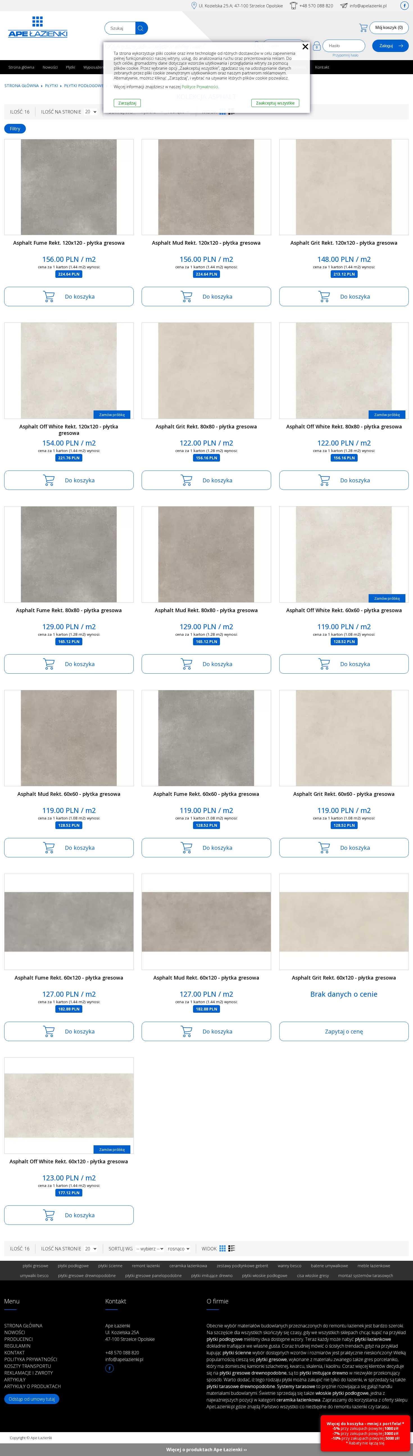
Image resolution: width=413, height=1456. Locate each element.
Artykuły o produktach (32, 1386)
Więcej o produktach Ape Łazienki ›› (206, 1449)
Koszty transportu (27, 1366)
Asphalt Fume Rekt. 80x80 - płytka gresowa (69, 610)
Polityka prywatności (30, 1359)
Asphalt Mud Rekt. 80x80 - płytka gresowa (206, 610)
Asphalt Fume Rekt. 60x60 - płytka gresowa (206, 794)
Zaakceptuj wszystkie (275, 103)
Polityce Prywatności (200, 86)
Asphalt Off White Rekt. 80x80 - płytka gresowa (344, 426)
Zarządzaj (127, 103)
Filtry (15, 129)
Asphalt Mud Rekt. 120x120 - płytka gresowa (206, 242)
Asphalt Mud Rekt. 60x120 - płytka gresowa (206, 977)
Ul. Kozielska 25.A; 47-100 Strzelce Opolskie (241, 5)
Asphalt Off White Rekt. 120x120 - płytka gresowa (68, 429)
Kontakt (322, 67)
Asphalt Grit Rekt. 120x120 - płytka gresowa (344, 242)
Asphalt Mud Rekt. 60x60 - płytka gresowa (69, 794)
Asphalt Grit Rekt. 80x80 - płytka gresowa (206, 426)
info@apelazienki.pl (368, 5)
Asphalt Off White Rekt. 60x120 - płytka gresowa (69, 1161)
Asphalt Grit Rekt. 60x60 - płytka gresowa (344, 794)
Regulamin (17, 1346)
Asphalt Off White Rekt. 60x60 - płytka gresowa (344, 610)
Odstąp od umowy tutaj (32, 1399)
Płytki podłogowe (84, 85)
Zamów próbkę (112, 414)
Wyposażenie (95, 67)
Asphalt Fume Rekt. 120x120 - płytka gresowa (69, 242)
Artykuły (15, 1380)
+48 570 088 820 (316, 5)
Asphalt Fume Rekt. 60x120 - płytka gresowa (69, 977)
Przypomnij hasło (345, 55)
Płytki (70, 67)
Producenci (18, 1339)
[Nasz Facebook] (404, 5)
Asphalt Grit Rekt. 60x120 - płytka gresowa (344, 977)
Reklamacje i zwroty (28, 1373)
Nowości (50, 67)
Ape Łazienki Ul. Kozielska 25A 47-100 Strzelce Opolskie (130, 1332)
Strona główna (21, 67)
